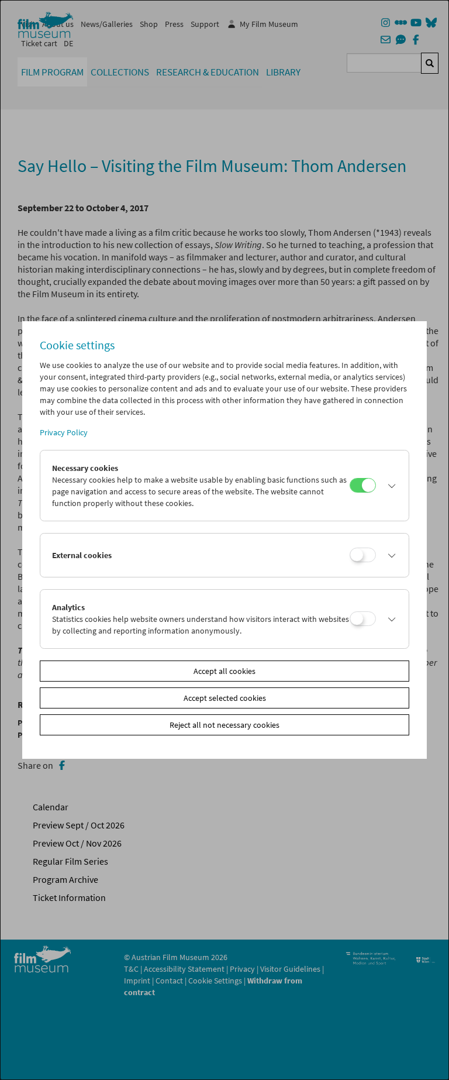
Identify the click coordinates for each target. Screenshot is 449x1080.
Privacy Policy (64, 432)
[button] (389, 485)
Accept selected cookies (225, 698)
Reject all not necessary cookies (224, 725)
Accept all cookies (224, 671)
